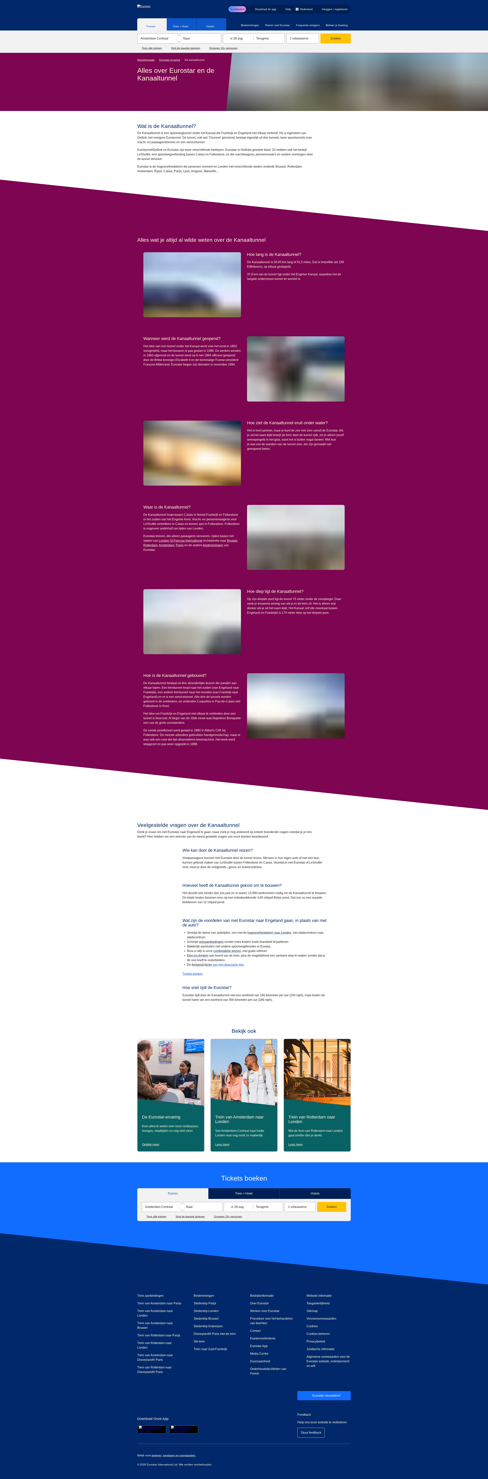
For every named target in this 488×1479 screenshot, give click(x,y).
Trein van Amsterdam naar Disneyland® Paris (155, 1357)
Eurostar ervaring (169, 59)
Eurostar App (259, 1346)
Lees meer (222, 1144)
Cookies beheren (318, 1333)
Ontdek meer (150, 1144)
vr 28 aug (236, 38)
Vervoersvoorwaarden (321, 1318)
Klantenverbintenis (262, 1338)
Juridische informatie (321, 1349)
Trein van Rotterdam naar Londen (154, 1345)
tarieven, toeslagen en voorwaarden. (173, 1455)
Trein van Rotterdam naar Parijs (158, 1335)
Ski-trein (199, 1341)
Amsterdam (166, 545)
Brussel (232, 540)
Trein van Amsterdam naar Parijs (159, 1303)
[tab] (152, 24)
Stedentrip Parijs (205, 1303)
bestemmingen (213, 545)
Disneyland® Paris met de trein (215, 1333)
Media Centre (272, 1353)
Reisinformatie (146, 59)
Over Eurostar (259, 1303)
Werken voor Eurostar (264, 1311)
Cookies (312, 1326)
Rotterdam (150, 545)
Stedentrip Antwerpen (208, 1326)
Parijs (180, 545)
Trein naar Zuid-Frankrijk (210, 1349)
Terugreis (262, 38)
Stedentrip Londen (206, 1311)
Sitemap (312, 1311)
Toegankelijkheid (318, 1303)
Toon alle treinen (152, 48)
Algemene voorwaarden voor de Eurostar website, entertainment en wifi (328, 1361)
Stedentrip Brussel (206, 1318)
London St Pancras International (180, 540)
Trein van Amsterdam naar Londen (155, 1313)
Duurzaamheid (260, 1361)
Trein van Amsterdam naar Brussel (155, 1325)
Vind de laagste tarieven (185, 48)
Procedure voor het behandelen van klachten (272, 1321)
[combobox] (157, 38)
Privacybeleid (316, 1341)
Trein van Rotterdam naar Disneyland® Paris (154, 1370)
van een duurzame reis (218, 964)
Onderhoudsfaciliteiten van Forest (268, 1371)
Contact (255, 1330)
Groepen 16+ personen (223, 48)
